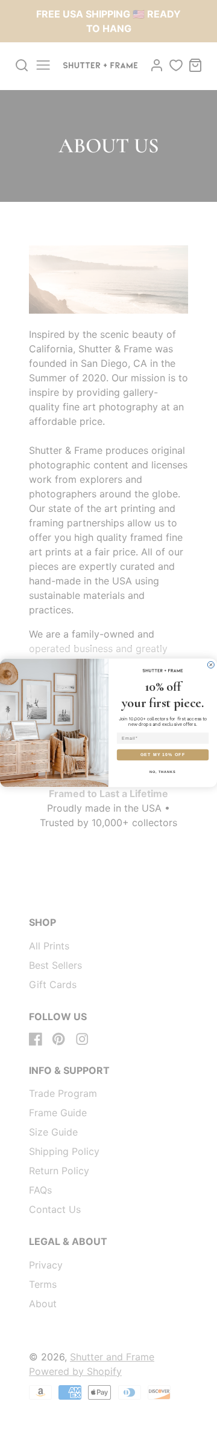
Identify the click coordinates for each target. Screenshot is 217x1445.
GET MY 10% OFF (162, 754)
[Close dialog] (210, 664)
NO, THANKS (162, 771)
